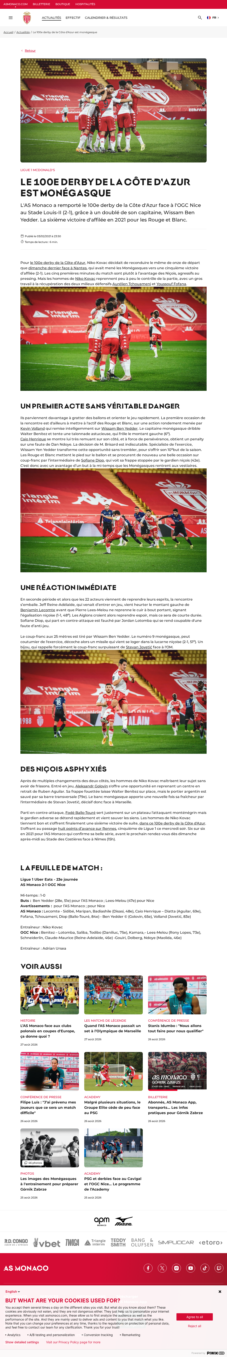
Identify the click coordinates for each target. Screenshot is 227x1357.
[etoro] (210, 1242)
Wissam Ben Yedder (119, 428)
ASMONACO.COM (15, 4)
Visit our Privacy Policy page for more (73, 1342)
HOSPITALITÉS (85, 4)
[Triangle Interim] (95, 1242)
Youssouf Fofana (171, 284)
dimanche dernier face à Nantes (57, 268)
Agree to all (194, 1317)
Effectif (73, 18)
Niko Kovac (85, 279)
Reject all (194, 1326)
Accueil (8, 32)
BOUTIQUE (62, 4)
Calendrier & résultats (106, 18)
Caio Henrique (33, 439)
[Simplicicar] (176, 1242)
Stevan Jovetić (139, 647)
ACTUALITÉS (51, 18)
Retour (30, 51)
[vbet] (46, 1242)
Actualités (23, 32)
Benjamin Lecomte (37, 610)
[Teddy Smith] (118, 1242)
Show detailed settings (22, 1342)
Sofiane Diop (92, 460)
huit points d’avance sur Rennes (87, 828)
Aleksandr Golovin (91, 786)
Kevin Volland (32, 428)
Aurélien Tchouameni (131, 284)
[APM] (102, 1221)
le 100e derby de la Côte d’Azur (57, 263)
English (11, 1291)
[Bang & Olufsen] (142, 1242)
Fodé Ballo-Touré (80, 813)
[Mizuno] (124, 1221)
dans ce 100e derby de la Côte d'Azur (172, 823)
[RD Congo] (16, 1242)
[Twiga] (72, 1242)
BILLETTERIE (41, 4)
